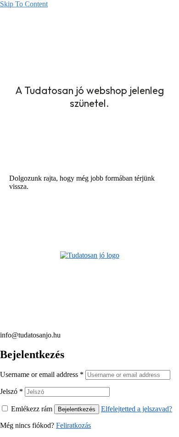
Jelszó (11, 391)
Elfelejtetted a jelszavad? (136, 409)
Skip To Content (24, 4)
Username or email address (42, 374)
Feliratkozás (73, 425)
